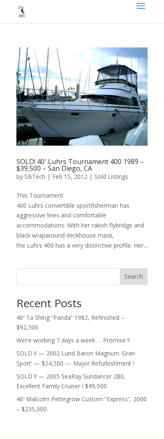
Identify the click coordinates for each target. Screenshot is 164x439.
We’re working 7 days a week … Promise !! (73, 340)
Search (133, 276)
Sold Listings (111, 176)
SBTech (34, 176)
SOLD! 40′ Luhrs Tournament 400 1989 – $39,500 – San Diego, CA (80, 165)
